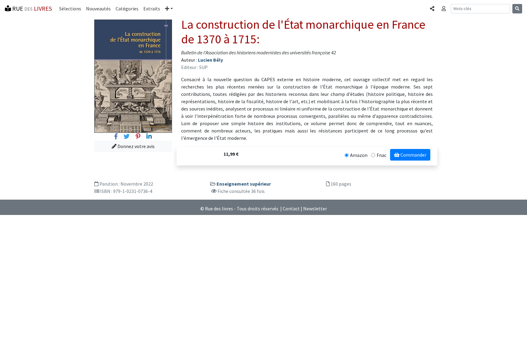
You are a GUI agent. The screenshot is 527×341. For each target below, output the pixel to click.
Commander (413, 155)
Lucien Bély (210, 60)
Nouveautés (98, 8)
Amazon (358, 155)
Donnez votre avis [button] (136, 146)
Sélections (70, 8)
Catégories (127, 8)
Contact (291, 208)
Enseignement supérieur (244, 184)
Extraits (151, 8)
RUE (31, 8)
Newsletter (315, 208)
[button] (169, 8)
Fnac (381, 155)
